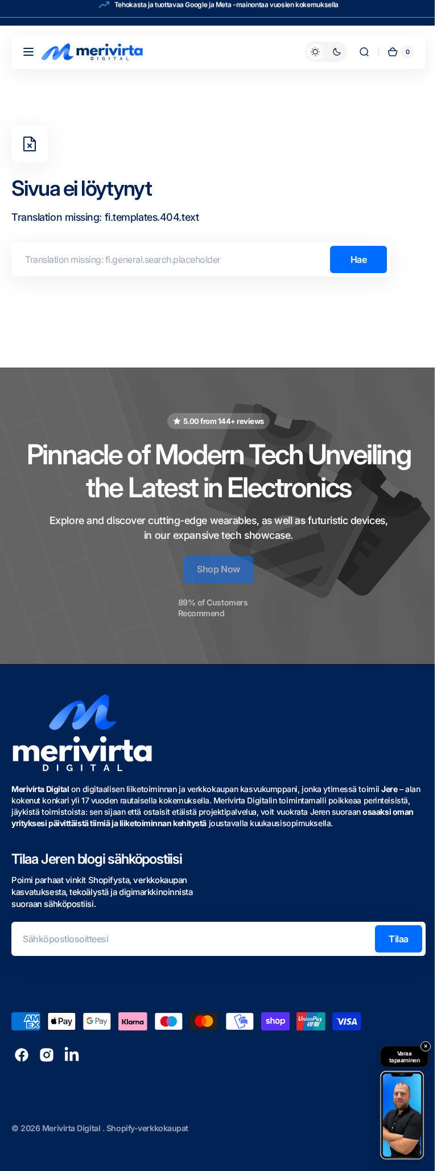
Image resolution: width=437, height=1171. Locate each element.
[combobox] (200, 259)
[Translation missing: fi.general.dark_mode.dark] (317, 52)
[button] (28, 51)
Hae (359, 259)
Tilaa (390, 939)
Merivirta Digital (72, 1128)
